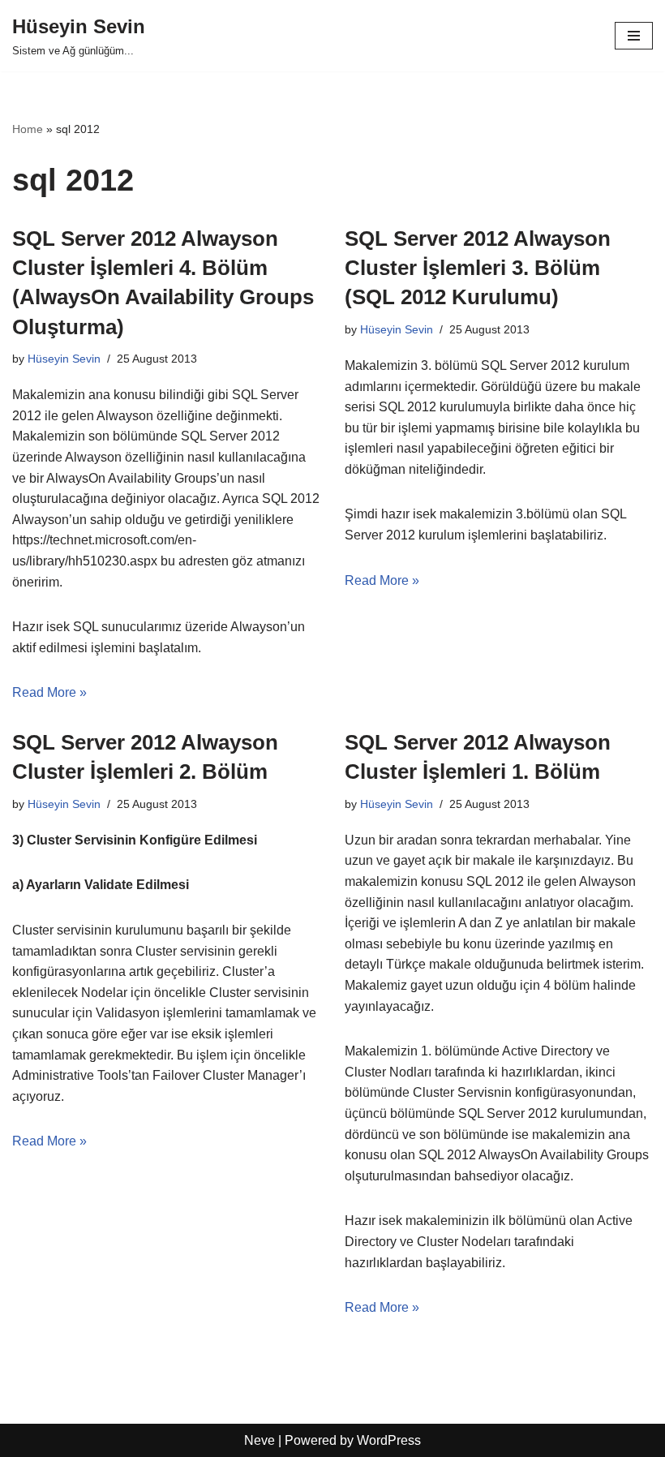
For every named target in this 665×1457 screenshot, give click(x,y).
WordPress (389, 1440)
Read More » (49, 692)
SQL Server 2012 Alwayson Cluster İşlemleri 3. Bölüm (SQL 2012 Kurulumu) (478, 268)
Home (27, 128)
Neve (259, 1440)
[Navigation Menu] (634, 35)
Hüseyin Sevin (64, 358)
